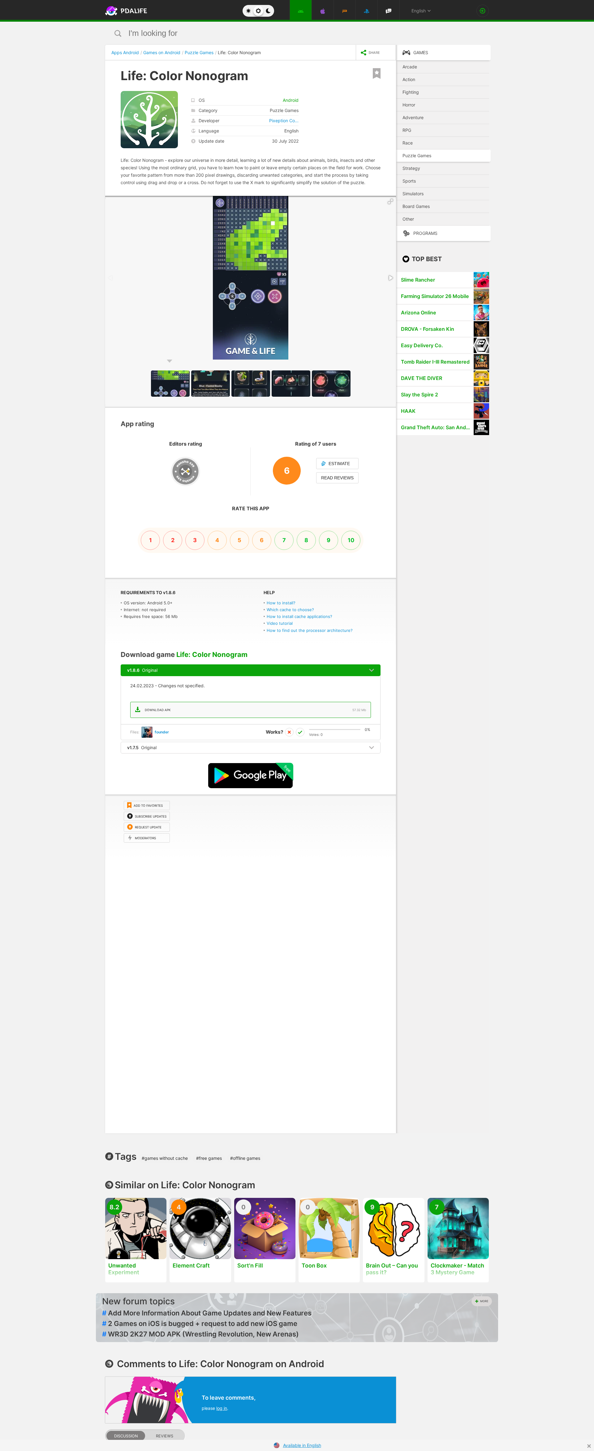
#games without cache (165, 1158)
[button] (390, 201)
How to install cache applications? (299, 616)
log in (221, 1408)
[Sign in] (482, 11)
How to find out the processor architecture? (310, 630)
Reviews (164, 1436)
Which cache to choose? (290, 609)
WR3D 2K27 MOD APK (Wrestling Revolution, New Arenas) (200, 1334)
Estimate (339, 463)
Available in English (302, 1445)
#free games (209, 1158)
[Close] (589, 1446)
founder (162, 732)
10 (351, 540)
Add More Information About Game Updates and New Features (207, 1313)
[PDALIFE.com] (124, 11)
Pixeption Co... (284, 120)
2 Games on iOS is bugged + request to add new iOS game (199, 1323)
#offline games (245, 1158)
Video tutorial (280, 623)
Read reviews (337, 477)
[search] (285, 33)
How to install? (281, 602)
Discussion (126, 1436)
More (484, 1301)
